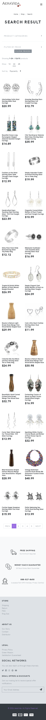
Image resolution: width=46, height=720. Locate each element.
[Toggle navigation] (41, 4)
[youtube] (16, 670)
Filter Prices (23, 51)
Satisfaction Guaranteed (11, 655)
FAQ (3, 610)
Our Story (6, 628)
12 (9, 64)
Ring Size (5, 613)
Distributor (6, 634)
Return (4, 608)
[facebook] (6, 670)
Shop (23, 14)
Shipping (5, 605)
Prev (7, 526)
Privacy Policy (7, 649)
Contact (5, 631)
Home (16, 14)
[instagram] (9, 670)
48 (19, 64)
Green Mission (7, 652)
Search (29, 14)
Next (38, 526)
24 (14, 64)
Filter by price (12, 47)
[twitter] (3, 670)
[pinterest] (12, 670)
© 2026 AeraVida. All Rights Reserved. (23, 708)
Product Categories (16, 36)
